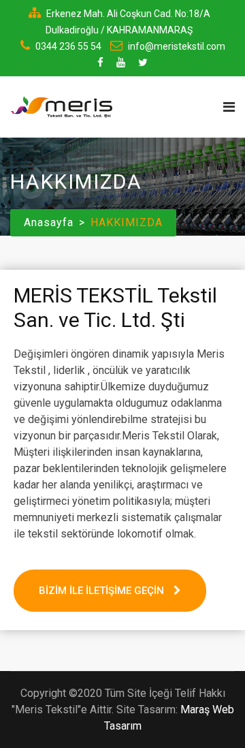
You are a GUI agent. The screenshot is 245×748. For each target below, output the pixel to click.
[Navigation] (229, 107)
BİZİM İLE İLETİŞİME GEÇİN (103, 591)
